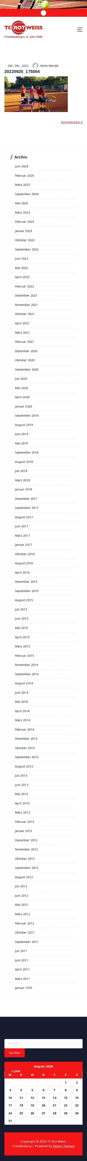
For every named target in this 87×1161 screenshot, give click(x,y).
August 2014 (24, 683)
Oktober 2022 (25, 240)
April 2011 (22, 969)
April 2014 (22, 711)
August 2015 (24, 600)
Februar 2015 (24, 656)
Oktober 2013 (25, 748)
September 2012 (27, 868)
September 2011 (27, 942)
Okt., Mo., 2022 (18, 66)
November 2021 (26, 305)
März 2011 (22, 979)
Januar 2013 (23, 831)
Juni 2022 (21, 258)
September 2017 (27, 508)
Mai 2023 (21, 203)
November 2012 (26, 849)
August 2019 (24, 425)
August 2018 (24, 462)
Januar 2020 (23, 406)
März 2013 (22, 812)
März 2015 (22, 646)
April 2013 (22, 803)
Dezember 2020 (26, 351)
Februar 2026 (24, 176)
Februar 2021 (24, 342)
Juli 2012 (21, 886)
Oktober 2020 (25, 360)
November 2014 (26, 665)
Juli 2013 (21, 775)
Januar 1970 (23, 988)
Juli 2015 (21, 609)
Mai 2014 (21, 702)
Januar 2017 (23, 545)
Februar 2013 (24, 822)
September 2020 (27, 369)
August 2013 (24, 766)
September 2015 (27, 591)
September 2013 (27, 757)
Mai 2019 (21, 443)
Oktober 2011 (25, 932)
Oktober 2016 (25, 554)
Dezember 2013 (26, 739)
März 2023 (22, 212)
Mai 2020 (21, 388)
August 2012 (24, 877)
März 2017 (22, 536)
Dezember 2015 (26, 582)
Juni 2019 (21, 434)
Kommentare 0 (72, 122)
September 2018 (27, 452)
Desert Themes (64, 1146)
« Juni (16, 1071)
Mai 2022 (21, 268)
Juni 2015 (21, 618)
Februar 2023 (24, 222)
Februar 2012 (24, 923)
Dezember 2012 (26, 840)
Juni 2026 (21, 166)
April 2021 (22, 323)
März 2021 (22, 333)
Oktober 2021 (25, 314)
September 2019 (27, 415)
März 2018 (22, 480)
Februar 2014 (24, 729)
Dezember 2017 (26, 499)
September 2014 (27, 674)
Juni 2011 (21, 960)
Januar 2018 (23, 489)
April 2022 (22, 277)
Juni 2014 (21, 692)
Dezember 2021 (26, 295)
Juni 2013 (21, 785)
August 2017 (24, 517)
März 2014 (22, 720)
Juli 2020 (21, 379)
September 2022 (27, 249)
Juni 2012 (21, 896)
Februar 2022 (24, 286)
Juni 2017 (21, 526)
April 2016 (22, 572)
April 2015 (22, 637)
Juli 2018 (21, 471)
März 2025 (22, 185)
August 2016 (24, 563)
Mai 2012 (21, 905)
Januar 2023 (23, 231)
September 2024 (27, 194)
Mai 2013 (21, 794)
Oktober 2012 (25, 859)
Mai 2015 (21, 628)
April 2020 (22, 397)
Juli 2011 (21, 951)
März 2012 (22, 914)
